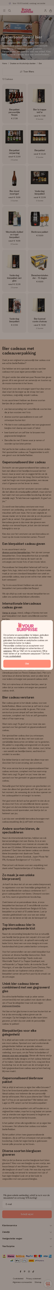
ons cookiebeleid (13, 656)
